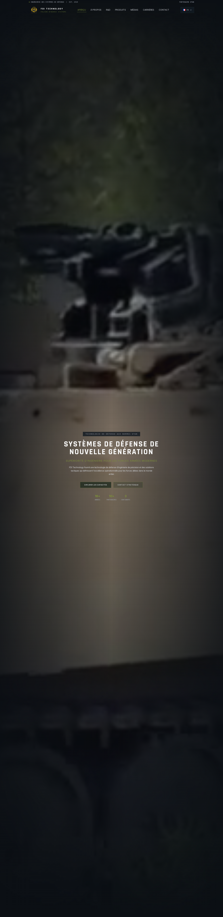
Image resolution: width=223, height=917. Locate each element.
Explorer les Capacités (95, 485)
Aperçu (82, 10)
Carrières (148, 10)
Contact (164, 10)
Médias (134, 10)
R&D (108, 10)
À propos (96, 10)
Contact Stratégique (128, 485)
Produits (120, 10)
